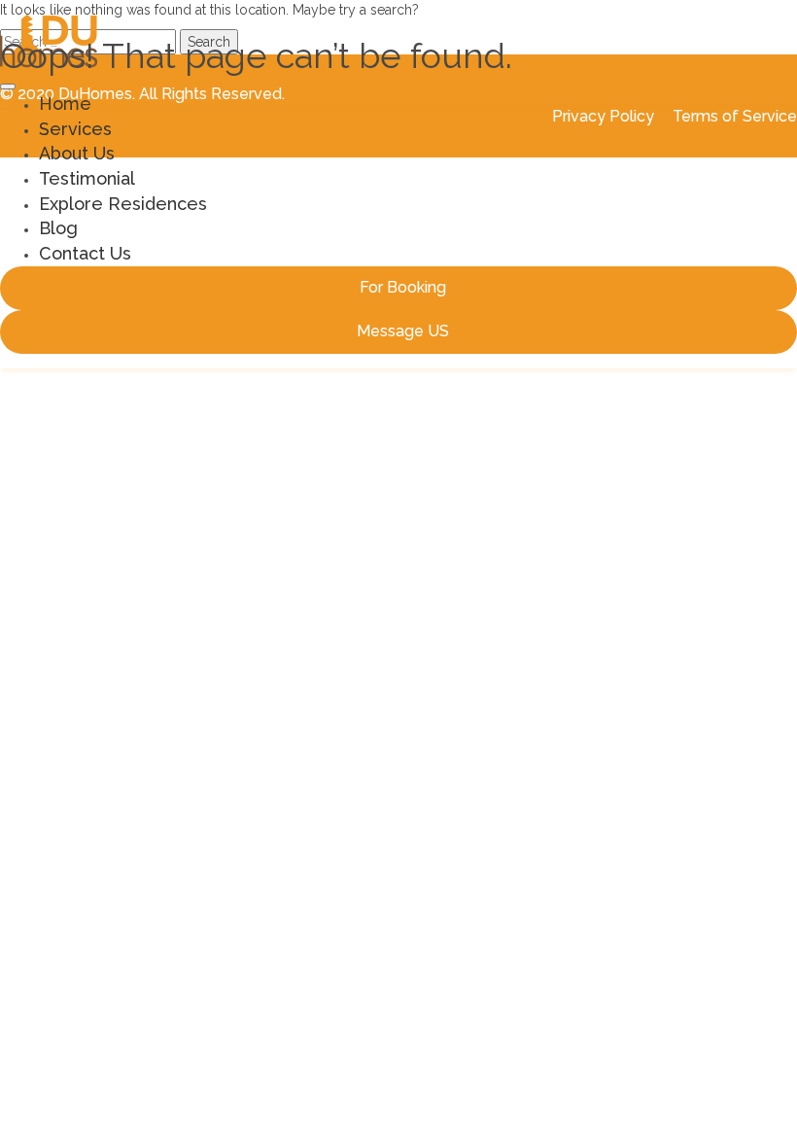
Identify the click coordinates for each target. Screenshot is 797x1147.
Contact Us (85, 253)
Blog (58, 228)
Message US (403, 331)
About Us (77, 153)
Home (65, 103)
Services (75, 129)
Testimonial (87, 178)
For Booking (403, 287)
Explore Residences (123, 203)
